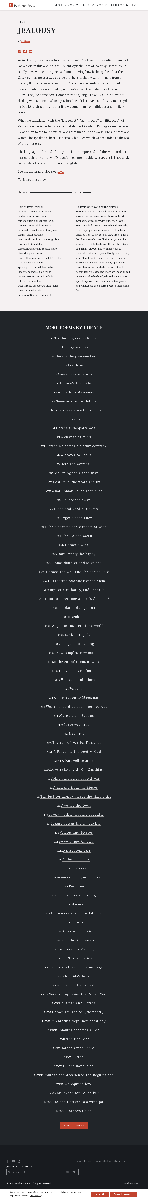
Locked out (75, 419)
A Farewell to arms (78, 760)
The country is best (78, 985)
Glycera (77, 904)
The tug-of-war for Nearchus (77, 742)
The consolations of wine (78, 662)
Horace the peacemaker (76, 356)
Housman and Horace (77, 1003)
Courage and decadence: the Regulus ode (79, 1075)
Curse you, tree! (76, 724)
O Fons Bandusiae (78, 1066)
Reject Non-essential (123, 1194)
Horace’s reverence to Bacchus (76, 410)
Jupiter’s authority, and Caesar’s (77, 590)
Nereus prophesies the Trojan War (78, 994)
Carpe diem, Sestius (77, 715)
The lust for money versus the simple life (75, 796)
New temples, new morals (78, 653)
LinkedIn (30, 51)
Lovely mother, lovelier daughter (76, 814)
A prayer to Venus (76, 455)
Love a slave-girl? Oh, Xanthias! (77, 769)
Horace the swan (76, 500)
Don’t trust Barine (76, 958)
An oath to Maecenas (76, 392)
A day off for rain (77, 931)
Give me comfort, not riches (76, 877)
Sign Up (71, 1172)
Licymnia (76, 733)
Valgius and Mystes (76, 832)
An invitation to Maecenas (76, 697)
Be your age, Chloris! (76, 841)
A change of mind (76, 437)
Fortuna (76, 689)
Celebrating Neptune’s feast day (78, 1021)
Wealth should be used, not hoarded (76, 706)
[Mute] (81, 192)
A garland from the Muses (75, 787)
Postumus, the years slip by (76, 482)
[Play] (20, 192)
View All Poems (74, 1125)
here (61, 171)
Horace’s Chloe (79, 1111)
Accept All (99, 1194)
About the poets (78, 5)
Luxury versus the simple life (76, 823)
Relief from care (77, 850)
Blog (135, 5)
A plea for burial (76, 859)
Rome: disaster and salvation (77, 563)
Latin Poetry (99, 5)
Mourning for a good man (76, 473)
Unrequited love (78, 1084)
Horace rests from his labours (76, 913)
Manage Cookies (103, 1161)
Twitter (25, 51)
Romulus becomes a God (79, 1030)
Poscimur (77, 886)
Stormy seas (76, 868)
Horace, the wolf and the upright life (77, 572)
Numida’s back (77, 976)
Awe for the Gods (76, 805)
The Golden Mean (77, 536)
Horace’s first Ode (75, 383)
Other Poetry (119, 5)
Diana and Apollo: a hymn (76, 509)
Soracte (77, 922)
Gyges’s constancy (76, 518)
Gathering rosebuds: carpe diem (78, 581)
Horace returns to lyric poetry (78, 1012)
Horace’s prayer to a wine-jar (79, 1102)
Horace (25, 40)
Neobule (78, 617)
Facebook (19, 51)
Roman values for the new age (77, 967)
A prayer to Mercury (77, 949)
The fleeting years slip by (75, 338)
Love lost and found (79, 671)
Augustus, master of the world (78, 626)
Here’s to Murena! (76, 464)
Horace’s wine (77, 545)
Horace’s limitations (78, 680)
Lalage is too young (77, 644)
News (78, 1161)
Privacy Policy (36, 1195)
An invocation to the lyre (78, 1093)
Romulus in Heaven (77, 940)
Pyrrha (78, 1057)
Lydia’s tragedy (78, 635)
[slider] (87, 192)
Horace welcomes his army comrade (76, 446)
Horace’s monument (78, 1048)
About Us (60, 5)
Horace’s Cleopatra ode (75, 428)
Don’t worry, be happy (77, 554)
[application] (54, 192)
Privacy (88, 1161)
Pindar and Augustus (77, 608)
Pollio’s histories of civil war (75, 778)
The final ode (77, 1039)
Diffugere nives (75, 347)
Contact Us (119, 1161)
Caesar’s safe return (75, 374)
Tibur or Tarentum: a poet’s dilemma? (76, 599)
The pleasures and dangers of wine (77, 527)
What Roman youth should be (77, 491)
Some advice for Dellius (76, 401)
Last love (75, 365)
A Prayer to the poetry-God (77, 751)
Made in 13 (136, 1183)
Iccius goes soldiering (77, 895)
